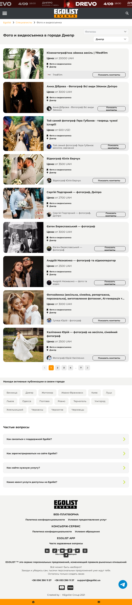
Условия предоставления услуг (87, 519)
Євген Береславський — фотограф (71, 226)
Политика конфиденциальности (45, 519)
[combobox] (106, 32)
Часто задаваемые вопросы (66, 543)
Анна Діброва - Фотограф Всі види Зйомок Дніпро (82, 86)
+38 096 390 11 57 (42, 580)
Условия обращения (87, 531)
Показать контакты (109, 74)
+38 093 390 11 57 (64, 580)
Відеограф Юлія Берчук (63, 158)
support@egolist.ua (88, 580)
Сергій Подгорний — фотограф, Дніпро (74, 192)
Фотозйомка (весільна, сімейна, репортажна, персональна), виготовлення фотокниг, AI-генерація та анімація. (85, 298)
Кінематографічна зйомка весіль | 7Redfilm (77, 52)
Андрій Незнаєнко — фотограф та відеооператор (81, 260)
